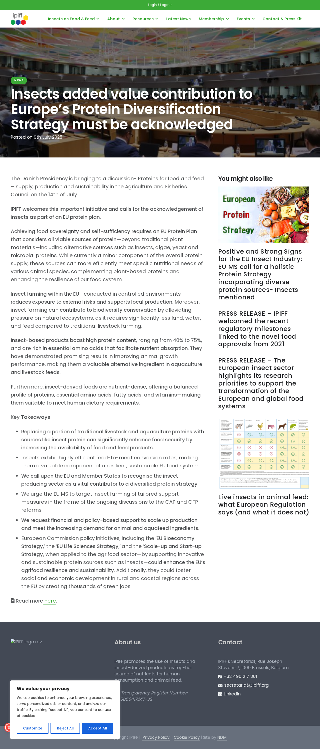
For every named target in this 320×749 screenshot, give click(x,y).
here (49, 600)
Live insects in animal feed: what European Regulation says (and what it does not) (263, 504)
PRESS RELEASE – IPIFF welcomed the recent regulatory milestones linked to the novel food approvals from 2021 (257, 328)
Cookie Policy (187, 737)
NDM (221, 737)
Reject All (65, 728)
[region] (65, 709)
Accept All (97, 728)
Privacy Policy (156, 737)
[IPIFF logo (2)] (19, 19)
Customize (32, 728)
